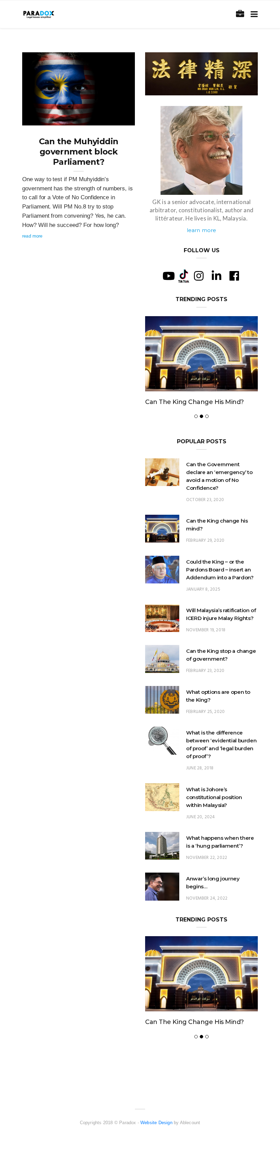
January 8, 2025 (203, 589)
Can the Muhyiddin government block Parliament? (78, 151)
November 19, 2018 (205, 630)
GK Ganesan (49, 118)
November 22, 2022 (206, 857)
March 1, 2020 (112, 118)
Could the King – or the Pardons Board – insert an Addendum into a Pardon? (219, 569)
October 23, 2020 (205, 499)
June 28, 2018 (199, 768)
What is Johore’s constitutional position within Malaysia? (214, 797)
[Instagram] (199, 276)
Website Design (156, 1122)
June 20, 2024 (200, 817)
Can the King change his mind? (194, 402)
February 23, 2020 (205, 670)
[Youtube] (168, 276)
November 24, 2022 (206, 898)
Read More (32, 236)
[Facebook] (234, 276)
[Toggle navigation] (253, 14)
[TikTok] (184, 275)
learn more (201, 230)
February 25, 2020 (205, 711)
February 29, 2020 (205, 540)
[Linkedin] (216, 276)
